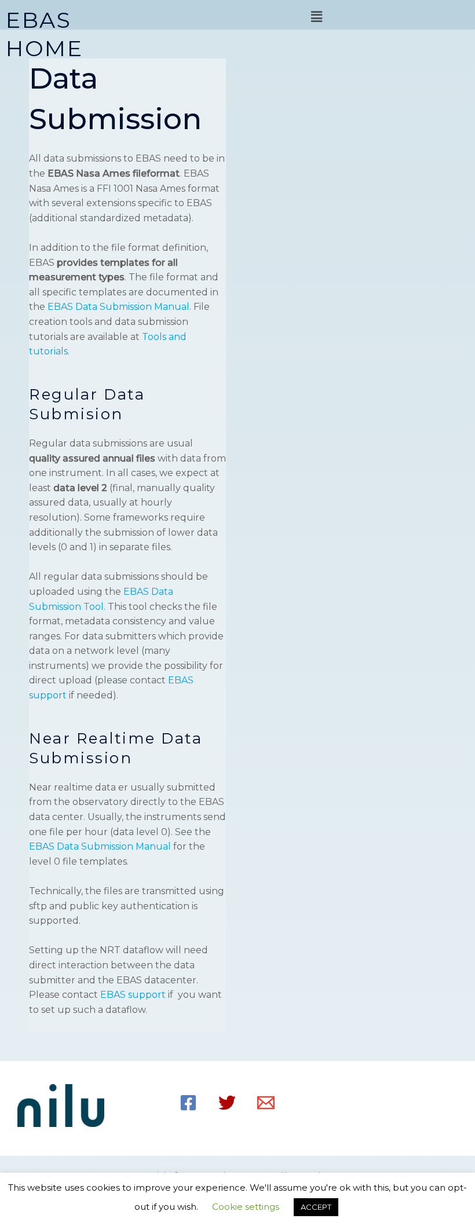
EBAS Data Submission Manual (118, 306)
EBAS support (133, 994)
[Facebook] (188, 1102)
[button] (316, 17)
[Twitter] (227, 1102)
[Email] (265, 1102)
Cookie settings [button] (245, 1206)
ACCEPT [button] (316, 1207)
